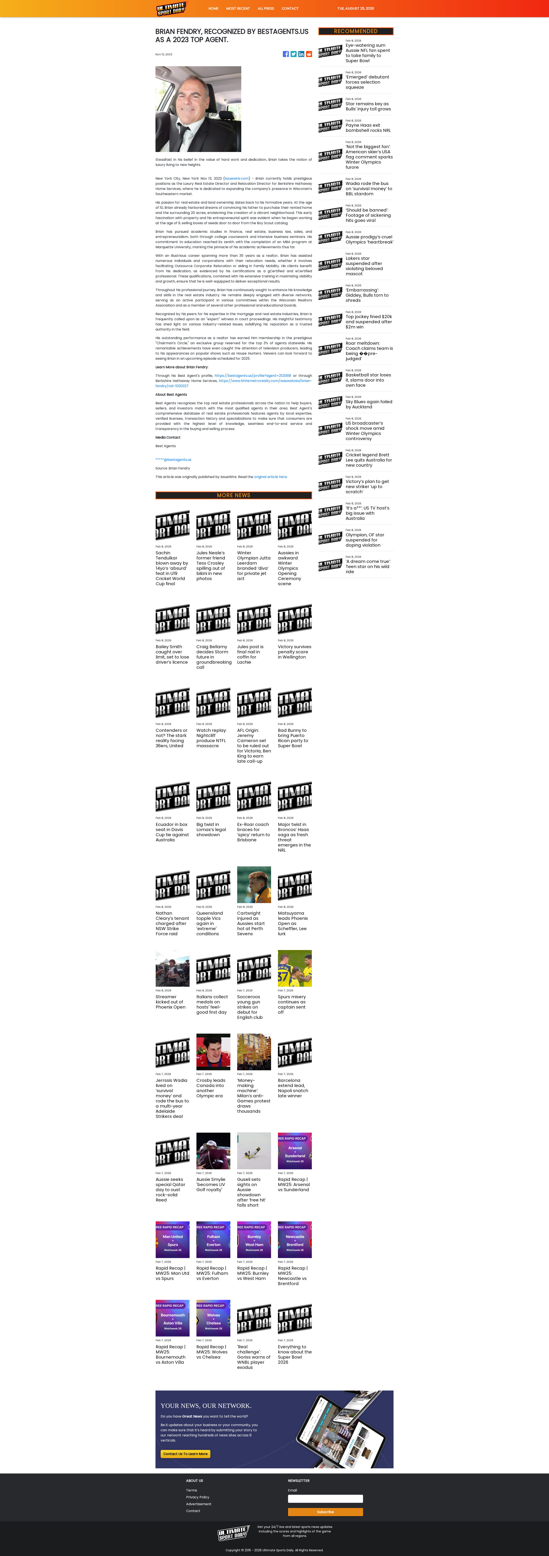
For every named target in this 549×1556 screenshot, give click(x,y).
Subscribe (325, 1511)
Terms (191, 1490)
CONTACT (290, 8)
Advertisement (198, 1504)
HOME (213, 8)
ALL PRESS (266, 8)
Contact (193, 1510)
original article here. (271, 476)
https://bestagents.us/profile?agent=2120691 (253, 375)
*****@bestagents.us (173, 459)
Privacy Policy (197, 1497)
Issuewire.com (237, 178)
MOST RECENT (238, 8)
